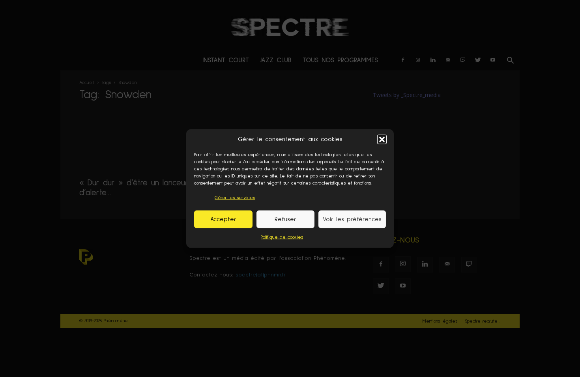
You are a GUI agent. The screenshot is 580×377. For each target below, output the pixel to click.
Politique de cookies (282, 237)
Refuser (285, 219)
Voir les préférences (352, 219)
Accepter (223, 219)
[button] (382, 139)
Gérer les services (235, 198)
